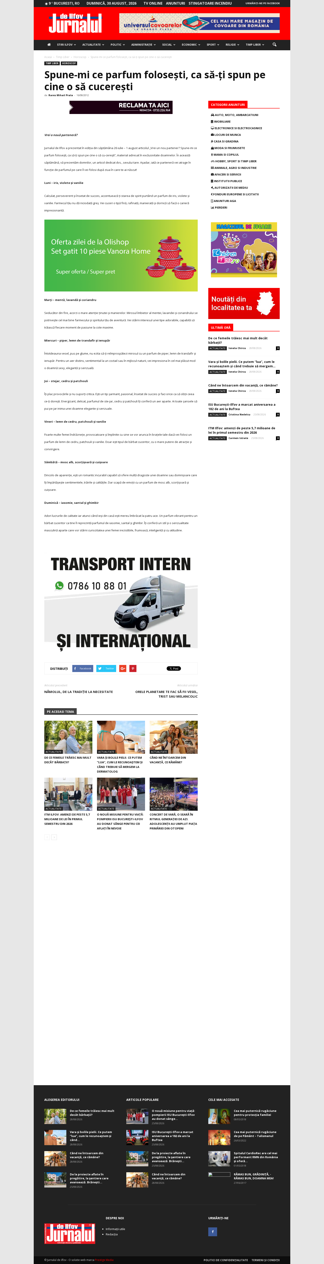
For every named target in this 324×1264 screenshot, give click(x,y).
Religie (231, 45)
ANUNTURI (175, 3)
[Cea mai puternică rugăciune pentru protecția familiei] (219, 1116)
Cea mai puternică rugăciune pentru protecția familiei (255, 1113)
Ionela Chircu (237, 348)
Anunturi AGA (224, 201)
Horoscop (69, 63)
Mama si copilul (226, 155)
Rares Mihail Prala (60, 95)
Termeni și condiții (265, 1260)
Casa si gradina (225, 141)
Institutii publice (227, 181)
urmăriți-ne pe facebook (263, 3)
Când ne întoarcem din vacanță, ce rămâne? (243, 385)
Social (167, 45)
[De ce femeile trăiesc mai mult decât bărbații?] (68, 737)
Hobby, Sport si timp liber (236, 161)
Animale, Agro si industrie (235, 168)
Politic (116, 45)
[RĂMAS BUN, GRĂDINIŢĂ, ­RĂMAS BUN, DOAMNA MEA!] (219, 1180)
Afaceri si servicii (227, 174)
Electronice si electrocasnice (238, 128)
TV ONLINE (152, 3)
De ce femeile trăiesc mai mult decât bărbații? (92, 1113)
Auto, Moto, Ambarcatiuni (236, 115)
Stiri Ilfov (65, 45)
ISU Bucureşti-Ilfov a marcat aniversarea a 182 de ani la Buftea (172, 1136)
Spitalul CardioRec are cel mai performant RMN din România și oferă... (256, 1157)
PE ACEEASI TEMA (60, 711)
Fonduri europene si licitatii (235, 194)
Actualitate (91, 45)
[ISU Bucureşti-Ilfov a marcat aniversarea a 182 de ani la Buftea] (137, 1137)
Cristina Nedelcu (239, 414)
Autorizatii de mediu (231, 188)
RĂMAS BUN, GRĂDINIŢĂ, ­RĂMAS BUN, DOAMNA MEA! (254, 1176)
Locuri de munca (227, 135)
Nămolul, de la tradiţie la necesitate (78, 691)
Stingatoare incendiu (210, 3)
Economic (189, 45)
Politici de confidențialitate (226, 1260)
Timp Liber (253, 45)
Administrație (141, 45)
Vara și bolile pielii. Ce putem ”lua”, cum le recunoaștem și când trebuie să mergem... (242, 364)
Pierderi (220, 207)
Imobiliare (222, 121)
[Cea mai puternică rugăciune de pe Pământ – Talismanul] (219, 1137)
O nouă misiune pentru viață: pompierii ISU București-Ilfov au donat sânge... (173, 1115)
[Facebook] (212, 1231)
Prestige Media (104, 1260)
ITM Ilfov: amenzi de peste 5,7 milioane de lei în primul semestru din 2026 (67, 819)
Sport (211, 45)
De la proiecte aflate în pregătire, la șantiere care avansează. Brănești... (89, 1178)
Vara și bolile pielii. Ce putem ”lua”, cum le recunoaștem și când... (91, 1136)
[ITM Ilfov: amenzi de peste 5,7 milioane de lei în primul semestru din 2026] (68, 794)
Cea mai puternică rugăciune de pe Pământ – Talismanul (255, 1134)
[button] (274, 44)
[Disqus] (121, 906)
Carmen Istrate (238, 438)
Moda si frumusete (229, 148)
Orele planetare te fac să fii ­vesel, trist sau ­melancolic (166, 693)
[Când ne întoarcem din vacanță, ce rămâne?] (174, 737)
